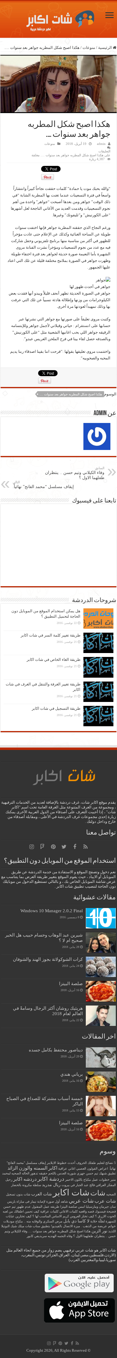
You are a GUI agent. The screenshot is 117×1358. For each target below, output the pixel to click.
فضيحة (111, 1211)
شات (97, 1193)
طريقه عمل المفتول (45, 1206)
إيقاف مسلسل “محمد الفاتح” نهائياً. (43, 484)
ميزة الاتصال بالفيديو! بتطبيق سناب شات (52, 1226)
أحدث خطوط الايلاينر (61, 1163)
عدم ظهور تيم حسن (17, 1206)
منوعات (88, 47)
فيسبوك (100, 1211)
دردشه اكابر (25, 1179)
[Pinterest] (53, 847)
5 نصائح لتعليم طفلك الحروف (96, 1163)
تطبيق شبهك (107, 1173)
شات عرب (105, 1201)
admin (101, 143)
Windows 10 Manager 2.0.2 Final (51, 910)
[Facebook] (75, 847)
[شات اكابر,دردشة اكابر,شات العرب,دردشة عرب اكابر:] (58, 18)
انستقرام (82, 325)
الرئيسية (105, 47)
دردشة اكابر (51, 1179)
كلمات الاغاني (68, 1211)
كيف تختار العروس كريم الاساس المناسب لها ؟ (63, 1216)
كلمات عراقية (49, 1211)
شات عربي (81, 1201)
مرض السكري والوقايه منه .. (43, 1221)
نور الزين (99, 1231)
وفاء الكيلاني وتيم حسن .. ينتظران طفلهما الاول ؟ (74, 473)
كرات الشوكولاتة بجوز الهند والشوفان (48, 959)
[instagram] (31, 847)
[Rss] (85, 847)
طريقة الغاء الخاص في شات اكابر (53, 659)
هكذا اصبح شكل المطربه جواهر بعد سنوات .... (71, 394)
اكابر (52, 1168)
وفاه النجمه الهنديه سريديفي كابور (49, 1236)
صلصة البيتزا (71, 983)
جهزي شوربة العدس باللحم (66, 1173)
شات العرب (41, 1194)
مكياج (19, 1221)
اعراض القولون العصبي (92, 1168)
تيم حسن (92, 1173)
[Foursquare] (42, 847)
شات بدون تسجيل (18, 1194)
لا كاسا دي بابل (76, 1221)
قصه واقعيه (86, 1211)
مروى (20, 247)
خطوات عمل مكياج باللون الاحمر (87, 1179)
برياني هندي (71, 1074)
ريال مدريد (51, 1185)
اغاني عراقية (66, 1168)
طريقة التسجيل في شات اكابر (56, 708)
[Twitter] (64, 847)
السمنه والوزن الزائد (27, 1168)
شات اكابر (71, 1192)
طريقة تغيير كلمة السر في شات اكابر (50, 635)
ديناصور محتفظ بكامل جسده (56, 1049)
